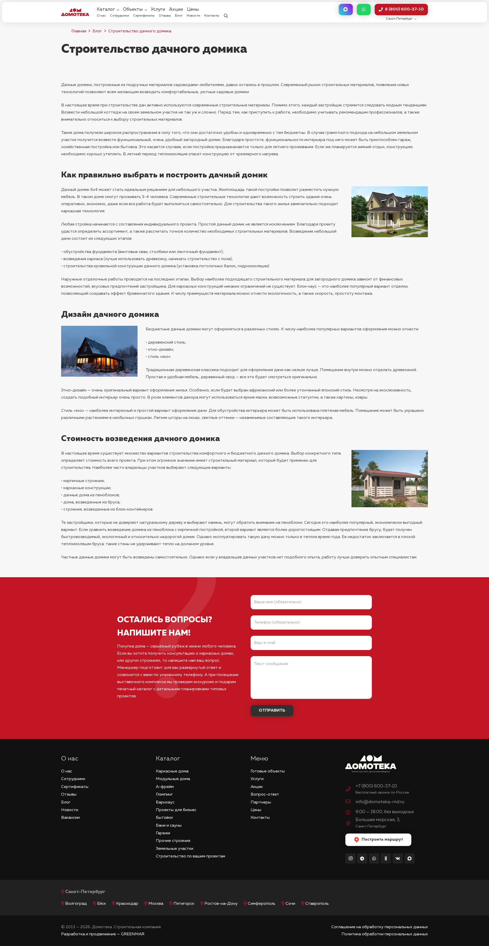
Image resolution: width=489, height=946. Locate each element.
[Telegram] (362, 858)
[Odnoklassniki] (386, 858)
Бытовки (164, 818)
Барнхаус (165, 802)
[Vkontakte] (398, 858)
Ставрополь (317, 904)
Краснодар (127, 904)
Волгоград (76, 904)
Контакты (260, 818)
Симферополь (261, 904)
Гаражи (163, 833)
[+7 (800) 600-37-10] (350, 789)
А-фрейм (165, 787)
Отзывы (68, 795)
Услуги (257, 779)
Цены (256, 810)
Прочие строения (173, 841)
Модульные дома (173, 779)
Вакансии (70, 818)
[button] (225, 12)
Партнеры (261, 802)
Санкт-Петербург (85, 891)
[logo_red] (75, 12)
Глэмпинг (164, 795)
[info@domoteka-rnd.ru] (350, 802)
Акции (257, 787)
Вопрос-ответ (265, 795)
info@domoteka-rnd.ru (380, 802)
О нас (66, 771)
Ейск (101, 904)
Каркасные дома (172, 771)
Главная (78, 31)
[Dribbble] (409, 858)
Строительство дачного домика (139, 31)
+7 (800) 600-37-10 (376, 786)
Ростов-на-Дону (221, 904)
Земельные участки (174, 849)
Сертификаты (74, 787)
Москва (155, 904)
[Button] (345, 9)
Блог (97, 31)
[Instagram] (350, 858)
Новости (69, 810)
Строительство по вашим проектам (190, 856)
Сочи (290, 904)
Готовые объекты (268, 771)
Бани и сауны (169, 826)
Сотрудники (73, 779)
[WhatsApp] (374, 858)
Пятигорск (183, 904)
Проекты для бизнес (176, 810)
